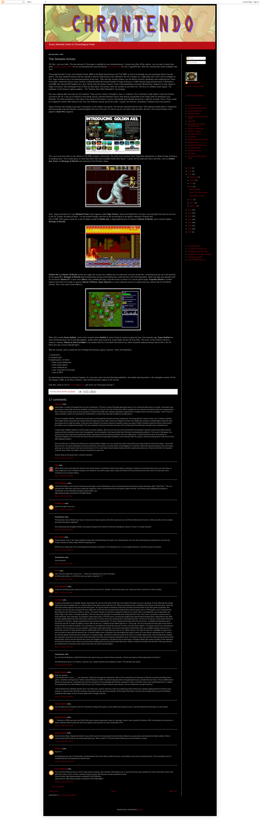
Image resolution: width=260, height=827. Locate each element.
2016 (190, 171)
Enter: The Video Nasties (199, 192)
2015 (190, 174)
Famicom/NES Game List (197, 260)
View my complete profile (195, 86)
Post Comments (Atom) (67, 795)
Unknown (58, 404)
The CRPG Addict (194, 148)
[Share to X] (89, 391)
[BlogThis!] (87, 391)
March (192, 203)
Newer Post (53, 791)
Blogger (140, 810)
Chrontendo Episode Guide (198, 251)
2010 (190, 223)
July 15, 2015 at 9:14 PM (64, 782)
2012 (190, 216)
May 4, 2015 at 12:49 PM (64, 476)
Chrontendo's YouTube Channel (199, 254)
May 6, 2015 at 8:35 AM (63, 564)
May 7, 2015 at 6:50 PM (63, 593)
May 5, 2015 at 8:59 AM (63, 510)
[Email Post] (80, 391)
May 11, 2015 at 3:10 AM (64, 647)
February (193, 206)
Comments (193, 62)
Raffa (57, 571)
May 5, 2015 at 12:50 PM (64, 550)
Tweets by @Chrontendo (195, 96)
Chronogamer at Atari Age (197, 108)
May (191, 187)
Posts (191, 58)
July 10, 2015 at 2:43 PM (64, 741)
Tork (56, 465)
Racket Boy (192, 137)
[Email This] (84, 391)
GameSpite (192, 121)
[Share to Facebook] (92, 391)
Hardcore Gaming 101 (196, 129)
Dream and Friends (195, 111)
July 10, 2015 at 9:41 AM (64, 726)
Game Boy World (194, 114)
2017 (190, 168)
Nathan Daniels (61, 672)
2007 (190, 232)
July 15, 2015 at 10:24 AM (64, 762)
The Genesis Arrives (197, 196)
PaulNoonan (59, 503)
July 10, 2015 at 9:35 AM (64, 710)
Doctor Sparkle (194, 83)
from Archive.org (113, 67)
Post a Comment (58, 787)
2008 (190, 229)
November (194, 177)
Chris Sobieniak (61, 483)
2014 (190, 210)
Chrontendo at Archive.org (197, 249)
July (191, 183)
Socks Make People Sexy (197, 145)
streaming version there (62, 67)
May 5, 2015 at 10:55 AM (64, 530)
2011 (190, 219)
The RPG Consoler (195, 151)
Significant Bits (193, 142)
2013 (190, 213)
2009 (190, 226)
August (192, 180)
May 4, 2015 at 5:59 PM (63, 496)
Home (113, 791)
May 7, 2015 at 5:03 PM (63, 579)
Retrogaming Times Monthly (198, 140)
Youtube (73, 385)
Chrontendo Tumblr (195, 257)
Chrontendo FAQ (194, 246)
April (192, 200)
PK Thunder (59, 537)
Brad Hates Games (195, 105)
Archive (82, 385)
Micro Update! (195, 189)
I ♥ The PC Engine (194, 131)
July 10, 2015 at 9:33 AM (64, 697)
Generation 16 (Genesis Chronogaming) (196, 125)
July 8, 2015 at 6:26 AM (63, 665)
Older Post (173, 791)
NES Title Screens (194, 134)
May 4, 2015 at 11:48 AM (64, 458)
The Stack (191, 153)
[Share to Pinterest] (94, 391)
